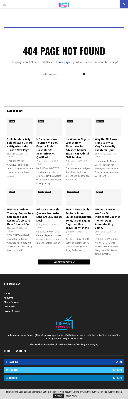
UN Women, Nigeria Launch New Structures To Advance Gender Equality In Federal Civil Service (78, 148)
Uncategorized (44, 192)
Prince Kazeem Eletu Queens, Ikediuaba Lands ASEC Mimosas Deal (49, 215)
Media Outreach (12, 302)
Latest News (14, 111)
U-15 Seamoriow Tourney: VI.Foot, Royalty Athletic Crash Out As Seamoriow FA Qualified (47, 148)
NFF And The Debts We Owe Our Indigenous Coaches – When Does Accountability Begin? (107, 218)
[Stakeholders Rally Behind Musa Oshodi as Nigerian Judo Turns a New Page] (20, 127)
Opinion (100, 121)
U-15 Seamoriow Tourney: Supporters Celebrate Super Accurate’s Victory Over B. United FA (20, 217)
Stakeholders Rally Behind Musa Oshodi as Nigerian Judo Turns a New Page (20, 144)
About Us (8, 298)
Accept (58, 395)
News (70, 121)
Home (7, 293)
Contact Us (9, 306)
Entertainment (73, 192)
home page (63, 62)
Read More (71, 396)
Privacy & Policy (12, 311)
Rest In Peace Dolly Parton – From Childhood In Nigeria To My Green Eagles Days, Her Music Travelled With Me (78, 218)
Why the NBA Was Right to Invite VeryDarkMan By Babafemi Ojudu (106, 144)
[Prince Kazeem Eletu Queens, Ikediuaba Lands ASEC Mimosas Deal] (49, 198)
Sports (11, 121)
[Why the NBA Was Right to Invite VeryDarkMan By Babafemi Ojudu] (108, 127)
